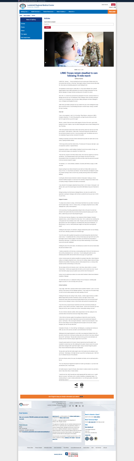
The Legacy (24, 34)
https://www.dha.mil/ (89, 427)
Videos (22, 30)
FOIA (92, 447)
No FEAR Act (98, 447)
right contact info (92, 422)
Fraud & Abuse (86, 447)
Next (110, 49)
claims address (97, 417)
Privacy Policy (30, 447)
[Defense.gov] (87, 438)
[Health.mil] (91, 438)
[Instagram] (83, 406)
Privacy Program (38, 447)
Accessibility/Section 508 (76, 447)
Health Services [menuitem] (35, 11)
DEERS (81, 396)
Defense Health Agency (74, 416)
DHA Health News (25, 37)
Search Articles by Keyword (49, 22)
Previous (46, 49)
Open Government (57, 447)
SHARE (76, 387)
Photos (23, 27)
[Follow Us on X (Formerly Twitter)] (73, 406)
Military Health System (64, 417)
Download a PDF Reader (70, 437)
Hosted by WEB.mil (58, 454)
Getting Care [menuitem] (24, 11)
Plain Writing (66, 447)
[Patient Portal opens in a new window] (115, 7)
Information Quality (48, 447)
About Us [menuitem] (71, 11)
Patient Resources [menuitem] (48, 11)
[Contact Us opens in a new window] (111, 7)
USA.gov (105, 447)
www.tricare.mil (56, 416)
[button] (42, 1)
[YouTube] (76, 406)
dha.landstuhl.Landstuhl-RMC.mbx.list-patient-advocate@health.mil (35, 431)
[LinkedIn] (79, 406)
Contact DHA (87, 435)
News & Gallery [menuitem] (61, 11)
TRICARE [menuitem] (112, 12)
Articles (23, 23)
